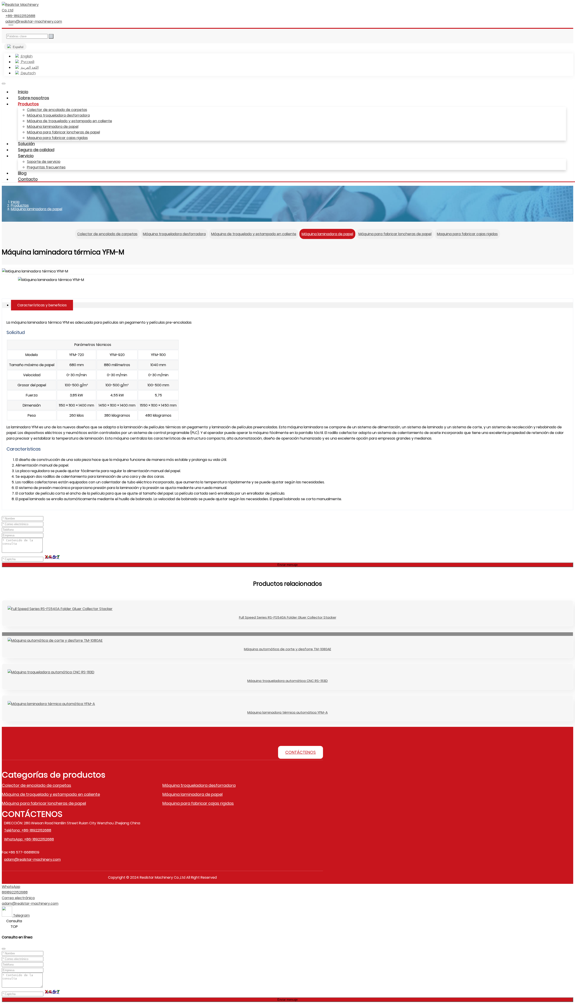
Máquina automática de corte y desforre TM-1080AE (287, 649)
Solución (26, 143)
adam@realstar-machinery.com (33, 21)
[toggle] (3, 83)
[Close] (3, 948)
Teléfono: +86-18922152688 (27, 830)
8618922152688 (15, 892)
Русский (27, 61)
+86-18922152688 (20, 15)
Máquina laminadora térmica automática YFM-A (287, 712)
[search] (11, 25)
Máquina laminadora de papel (52, 126)
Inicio (23, 92)
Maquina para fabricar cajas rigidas (57, 137)
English (26, 56)
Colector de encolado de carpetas (57, 109)
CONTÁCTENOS (300, 752)
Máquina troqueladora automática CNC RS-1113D (287, 680)
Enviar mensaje (287, 999)
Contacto (28, 179)
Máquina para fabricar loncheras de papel (63, 132)
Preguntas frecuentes (46, 167)
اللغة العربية (29, 67)
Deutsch (28, 73)
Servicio (26, 156)
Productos (28, 104)
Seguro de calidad (36, 150)
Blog (22, 173)
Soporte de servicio (43, 161)
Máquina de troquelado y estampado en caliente (69, 121)
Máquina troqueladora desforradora (58, 115)
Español (17, 47)
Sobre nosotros (33, 98)
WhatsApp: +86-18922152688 (29, 839)
